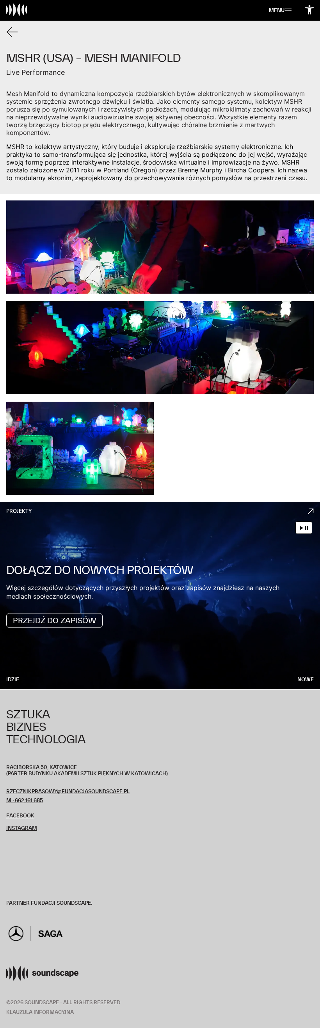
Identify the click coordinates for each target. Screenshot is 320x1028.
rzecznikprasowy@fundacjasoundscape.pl (68, 791)
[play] (301, 527)
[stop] (306, 528)
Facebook (20, 816)
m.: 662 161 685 (24, 800)
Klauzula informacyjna (40, 1012)
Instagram (21, 828)
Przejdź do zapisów (54, 620)
